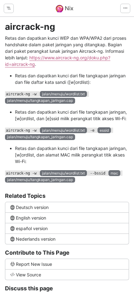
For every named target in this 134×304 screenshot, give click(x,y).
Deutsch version (32, 207)
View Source (28, 274)
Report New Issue (34, 264)
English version (31, 217)
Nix (68, 8)
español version (32, 228)
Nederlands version (35, 239)
